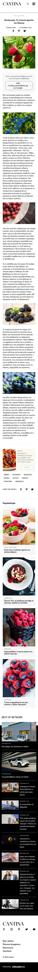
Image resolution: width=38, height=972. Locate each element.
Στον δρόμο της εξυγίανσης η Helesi (15, 746)
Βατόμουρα (16, 474)
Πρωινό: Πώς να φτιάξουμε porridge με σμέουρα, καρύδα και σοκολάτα (19, 602)
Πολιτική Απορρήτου (11, 944)
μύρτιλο (15, 478)
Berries (6, 474)
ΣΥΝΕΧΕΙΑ (27, 467)
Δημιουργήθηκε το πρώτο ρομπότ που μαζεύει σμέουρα (18, 653)
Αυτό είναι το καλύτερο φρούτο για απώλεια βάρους (17, 551)
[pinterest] (19, 31)
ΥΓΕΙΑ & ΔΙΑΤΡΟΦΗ (19, 16)
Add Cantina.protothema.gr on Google (18, 85)
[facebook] (13, 31)
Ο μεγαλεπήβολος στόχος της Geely (15, 777)
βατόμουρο (28, 474)
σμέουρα (25, 478)
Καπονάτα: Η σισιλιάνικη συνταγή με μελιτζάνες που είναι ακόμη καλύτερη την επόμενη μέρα (25, 457)
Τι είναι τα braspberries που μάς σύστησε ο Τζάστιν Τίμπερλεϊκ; (16, 703)
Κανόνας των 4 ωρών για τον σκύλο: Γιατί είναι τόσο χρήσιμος (27, 906)
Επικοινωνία (8, 947)
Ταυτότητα (7, 951)
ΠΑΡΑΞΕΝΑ (7, 649)
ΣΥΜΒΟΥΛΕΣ (8, 598)
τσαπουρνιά (8, 481)
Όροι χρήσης (8, 941)
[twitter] (25, 31)
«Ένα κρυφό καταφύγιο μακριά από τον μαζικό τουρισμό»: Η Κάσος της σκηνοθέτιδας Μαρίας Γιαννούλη (28, 823)
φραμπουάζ (19, 481)
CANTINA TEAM (11, 27)
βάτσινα (6, 478)
